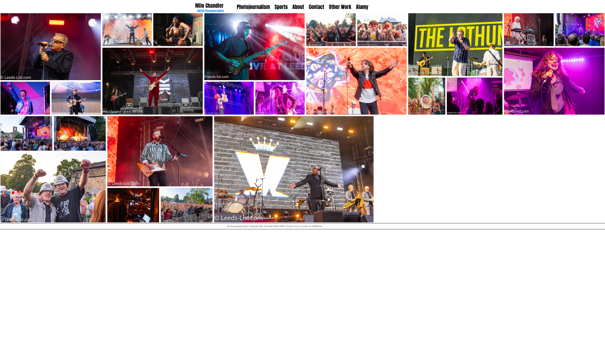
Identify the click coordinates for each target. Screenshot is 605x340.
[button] (340, 7)
